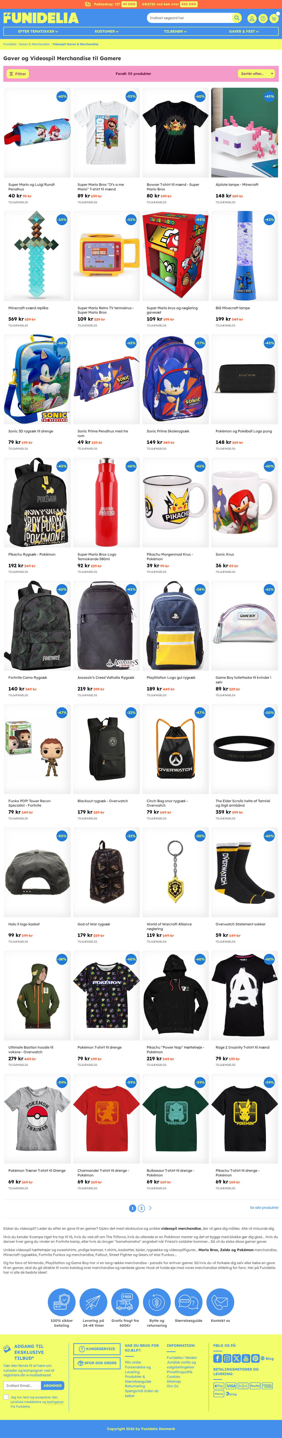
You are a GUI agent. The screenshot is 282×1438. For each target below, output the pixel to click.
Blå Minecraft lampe (233, 308)
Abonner (53, 1385)
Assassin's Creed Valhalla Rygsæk (106, 677)
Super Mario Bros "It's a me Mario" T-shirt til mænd (101, 186)
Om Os (172, 1386)
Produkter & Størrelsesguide (138, 1379)
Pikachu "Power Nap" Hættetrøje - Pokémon (175, 1049)
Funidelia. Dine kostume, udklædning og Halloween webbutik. (41, 18)
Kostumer (105, 31)
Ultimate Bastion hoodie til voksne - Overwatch (30, 1049)
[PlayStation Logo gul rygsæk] (175, 626)
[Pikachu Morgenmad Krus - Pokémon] (175, 503)
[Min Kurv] (274, 18)
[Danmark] (217, 1359)
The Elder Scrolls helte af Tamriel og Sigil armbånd (243, 803)
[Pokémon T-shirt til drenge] (106, 996)
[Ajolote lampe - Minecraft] (244, 133)
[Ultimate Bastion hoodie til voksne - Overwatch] (37, 996)
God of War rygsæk (94, 924)
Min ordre (133, 1362)
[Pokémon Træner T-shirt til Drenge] (37, 1119)
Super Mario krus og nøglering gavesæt (172, 310)
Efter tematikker (36, 31)
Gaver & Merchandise (34, 44)
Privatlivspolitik (180, 1372)
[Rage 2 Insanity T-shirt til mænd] (244, 996)
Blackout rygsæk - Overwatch (103, 801)
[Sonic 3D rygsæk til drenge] (37, 379)
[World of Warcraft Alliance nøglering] (175, 872)
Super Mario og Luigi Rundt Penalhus (31, 186)
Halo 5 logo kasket (24, 924)
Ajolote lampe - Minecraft (237, 184)
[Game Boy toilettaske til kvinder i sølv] (244, 626)
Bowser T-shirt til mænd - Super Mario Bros (173, 186)
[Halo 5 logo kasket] (37, 872)
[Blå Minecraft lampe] (244, 256)
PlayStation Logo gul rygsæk (171, 677)
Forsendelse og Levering (138, 1369)
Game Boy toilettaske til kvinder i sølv (243, 679)
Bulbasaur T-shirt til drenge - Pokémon (170, 1172)
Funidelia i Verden (182, 1357)
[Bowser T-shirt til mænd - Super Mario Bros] (175, 133)
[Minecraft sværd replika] (37, 256)
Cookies (173, 1376)
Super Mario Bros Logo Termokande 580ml (97, 556)
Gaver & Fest (242, 31)
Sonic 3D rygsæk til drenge (30, 431)
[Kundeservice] (263, 18)
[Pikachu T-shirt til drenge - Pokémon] (244, 1119)
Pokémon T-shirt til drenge (100, 1047)
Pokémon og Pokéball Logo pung (244, 431)
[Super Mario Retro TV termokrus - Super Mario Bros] (106, 256)
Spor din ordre (100, 1363)
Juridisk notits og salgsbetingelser (181, 1364)
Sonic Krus (225, 554)
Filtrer (20, 74)
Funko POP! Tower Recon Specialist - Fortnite (29, 803)
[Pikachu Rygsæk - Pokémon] (37, 503)
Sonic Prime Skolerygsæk (168, 431)
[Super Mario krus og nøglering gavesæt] (175, 256)
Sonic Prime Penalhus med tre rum (103, 433)
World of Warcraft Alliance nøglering (169, 926)
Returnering (135, 1386)
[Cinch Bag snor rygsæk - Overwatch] (175, 749)
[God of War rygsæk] (106, 872)
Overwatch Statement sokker (240, 924)
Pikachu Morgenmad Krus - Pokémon (170, 556)
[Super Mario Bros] (106, 133)
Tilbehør (173, 31)
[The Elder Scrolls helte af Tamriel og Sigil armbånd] (244, 749)
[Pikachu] (175, 996)
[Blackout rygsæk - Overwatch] (106, 749)
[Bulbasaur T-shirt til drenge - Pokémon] (175, 1119)
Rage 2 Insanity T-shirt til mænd (242, 1047)
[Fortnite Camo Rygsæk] (37, 626)
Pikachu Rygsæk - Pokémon (32, 554)
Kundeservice (100, 1349)
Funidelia (9, 44)
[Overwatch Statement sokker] (244, 872)
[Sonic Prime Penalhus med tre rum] (106, 379)
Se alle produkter (264, 1207)
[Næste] (150, 1208)
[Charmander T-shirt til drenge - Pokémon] (106, 1119)
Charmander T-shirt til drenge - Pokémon (103, 1172)
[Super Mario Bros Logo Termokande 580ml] (106, 503)
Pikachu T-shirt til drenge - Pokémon (238, 1172)
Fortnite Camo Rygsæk (27, 677)
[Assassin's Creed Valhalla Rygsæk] (106, 626)
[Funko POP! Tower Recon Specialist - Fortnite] (37, 749)
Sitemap (174, 1381)
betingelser (55, 1402)
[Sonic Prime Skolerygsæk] (175, 379)
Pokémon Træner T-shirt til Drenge (36, 1170)
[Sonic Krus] (244, 503)
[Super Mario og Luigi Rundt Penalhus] (37, 133)
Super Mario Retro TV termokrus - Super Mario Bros (106, 310)
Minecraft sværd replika (28, 308)
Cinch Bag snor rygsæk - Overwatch (167, 803)
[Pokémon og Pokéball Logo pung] (244, 379)
